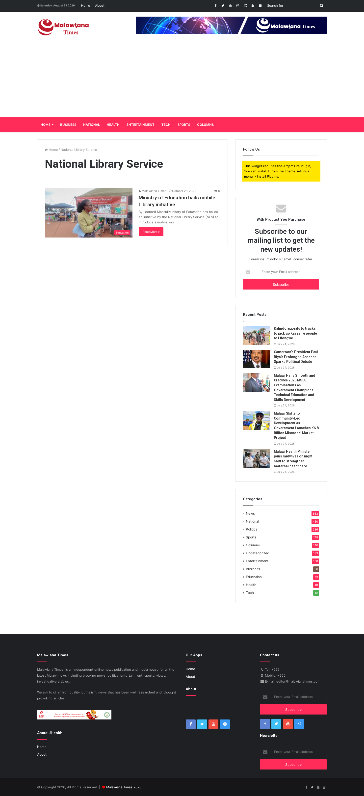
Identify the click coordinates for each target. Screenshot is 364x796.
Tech (166, 125)
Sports (184, 125)
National (91, 125)
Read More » (151, 232)
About (99, 5)
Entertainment (141, 125)
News (250, 513)
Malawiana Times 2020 (123, 787)
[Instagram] (237, 5)
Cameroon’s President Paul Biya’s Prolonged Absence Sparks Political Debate (296, 357)
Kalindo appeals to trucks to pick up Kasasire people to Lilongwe (295, 333)
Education (254, 577)
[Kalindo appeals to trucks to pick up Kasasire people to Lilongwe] (256, 335)
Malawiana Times (153, 191)
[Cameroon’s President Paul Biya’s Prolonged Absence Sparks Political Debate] (256, 359)
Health (113, 125)
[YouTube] (230, 5)
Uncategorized (257, 553)
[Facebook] (215, 5)
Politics (251, 529)
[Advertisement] (182, 80)
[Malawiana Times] (63, 27)
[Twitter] (223, 5)
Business (68, 125)
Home (85, 5)
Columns (205, 125)
